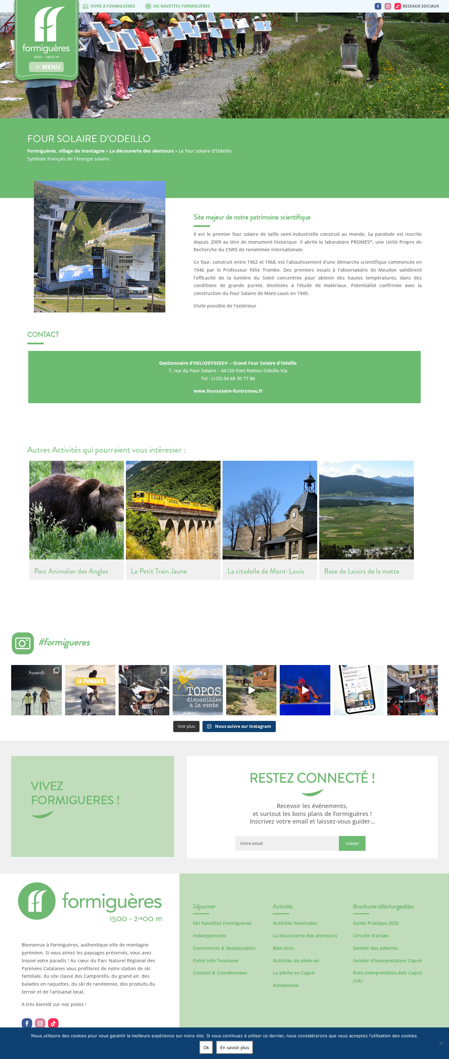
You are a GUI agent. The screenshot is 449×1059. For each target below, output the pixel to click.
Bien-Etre (283, 948)
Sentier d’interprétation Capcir (387, 960)
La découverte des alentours (141, 151)
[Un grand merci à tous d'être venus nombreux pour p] (305, 690)
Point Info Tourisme (215, 960)
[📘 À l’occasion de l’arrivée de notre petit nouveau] (198, 690)
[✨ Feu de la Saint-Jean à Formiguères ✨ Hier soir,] (412, 690)
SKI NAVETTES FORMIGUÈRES (181, 6)
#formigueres (64, 642)
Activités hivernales (295, 923)
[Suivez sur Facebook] (27, 1023)
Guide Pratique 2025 (376, 923)
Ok (206, 1047)
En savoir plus (234, 1047)
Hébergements (209, 935)
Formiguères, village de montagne (66, 151)
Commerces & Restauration (224, 948)
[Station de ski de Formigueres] (90, 920)
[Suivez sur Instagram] (40, 1023)
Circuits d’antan (371, 935)
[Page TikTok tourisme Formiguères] (397, 6)
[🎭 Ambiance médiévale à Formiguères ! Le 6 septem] (144, 690)
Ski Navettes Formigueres (222, 923)
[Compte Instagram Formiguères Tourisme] (388, 6)
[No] (440, 1043)
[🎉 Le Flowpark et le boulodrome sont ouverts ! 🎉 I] (90, 690)
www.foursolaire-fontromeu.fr (228, 391)
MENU (51, 67)
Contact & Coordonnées (220, 973)
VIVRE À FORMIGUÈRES (112, 6)
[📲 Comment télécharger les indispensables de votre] (359, 690)
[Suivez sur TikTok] (53, 1023)
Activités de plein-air (296, 960)
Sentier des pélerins (375, 948)
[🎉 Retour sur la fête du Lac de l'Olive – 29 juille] (251, 690)
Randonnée (285, 985)
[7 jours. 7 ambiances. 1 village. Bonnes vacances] (36, 690)
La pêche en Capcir (294, 973)
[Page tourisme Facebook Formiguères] (378, 6)
